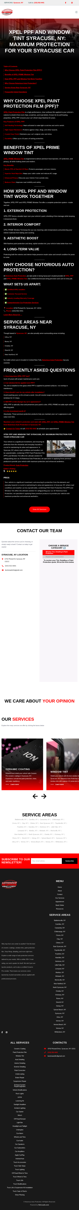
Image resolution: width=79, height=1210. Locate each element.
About (60, 891)
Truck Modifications (19, 1184)
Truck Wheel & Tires (20, 1177)
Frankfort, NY (59, 954)
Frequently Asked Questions (16, 92)
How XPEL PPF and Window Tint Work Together (23, 79)
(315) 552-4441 (53, 1052)
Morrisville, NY (60, 980)
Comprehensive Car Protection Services (23, 303)
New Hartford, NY (60, 983)
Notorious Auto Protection (52, 360)
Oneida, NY (60, 991)
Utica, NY (60, 1017)
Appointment (60, 901)
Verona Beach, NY (60, 1024)
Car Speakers (19, 1144)
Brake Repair (19, 1077)
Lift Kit (20, 1097)
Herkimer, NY (59, 961)
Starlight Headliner (20, 1104)
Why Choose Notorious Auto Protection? (21, 83)
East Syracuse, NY (59, 946)
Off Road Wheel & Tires (20, 1173)
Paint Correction (19, 1070)
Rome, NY (59, 998)
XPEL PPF (46, 422)
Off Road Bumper (20, 1119)
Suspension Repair (19, 1081)
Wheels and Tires (20, 1137)
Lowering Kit (20, 1101)
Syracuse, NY (59, 1013)
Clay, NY (60, 939)
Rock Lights (20, 1093)
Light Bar (20, 1122)
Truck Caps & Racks (20, 1191)
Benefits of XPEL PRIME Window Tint (19, 74)
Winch (20, 1115)
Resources (59, 909)
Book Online (60, 905)
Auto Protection (22, 465)
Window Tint (20, 1056)
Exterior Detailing (20, 1067)
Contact (59, 894)
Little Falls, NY (60, 965)
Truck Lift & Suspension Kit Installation (20, 1187)
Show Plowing (19, 1195)
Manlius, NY (60, 972)
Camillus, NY (59, 924)
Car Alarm (19, 1133)
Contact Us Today (13, 429)
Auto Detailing (19, 1059)
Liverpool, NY (59, 969)
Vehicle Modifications (20, 1090)
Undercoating (19, 1074)
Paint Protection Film (20, 1052)
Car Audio (19, 1140)
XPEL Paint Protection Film (14, 112)
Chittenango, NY (59, 931)
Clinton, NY (60, 943)
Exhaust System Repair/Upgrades (20, 1085)
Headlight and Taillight (20, 1126)
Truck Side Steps (20, 1166)
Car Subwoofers (19, 1148)
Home (60, 887)
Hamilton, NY (59, 957)
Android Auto (20, 1158)
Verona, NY (60, 1028)
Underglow (19, 1130)
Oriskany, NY (59, 995)
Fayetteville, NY (60, 950)
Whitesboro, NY (60, 1032)
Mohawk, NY (59, 976)
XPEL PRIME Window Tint (14, 159)
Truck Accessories (19, 1162)
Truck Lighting (19, 1169)
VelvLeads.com (43, 1205)
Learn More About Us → (13, 315)
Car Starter (19, 1112)
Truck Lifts (19, 1180)
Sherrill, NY (60, 1002)
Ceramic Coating (19, 1049)
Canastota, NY (60, 928)
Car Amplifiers (19, 1151)
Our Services (59, 898)
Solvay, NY (60, 1006)
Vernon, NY (60, 1021)
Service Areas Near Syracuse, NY (18, 88)
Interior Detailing (19, 1063)
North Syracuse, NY (60, 987)
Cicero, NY (59, 935)
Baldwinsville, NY (60, 920)
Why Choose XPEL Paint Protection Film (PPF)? (23, 70)
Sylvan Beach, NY (60, 1009)
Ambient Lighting (19, 1108)
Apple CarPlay (20, 1155)
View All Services (39, 509)
